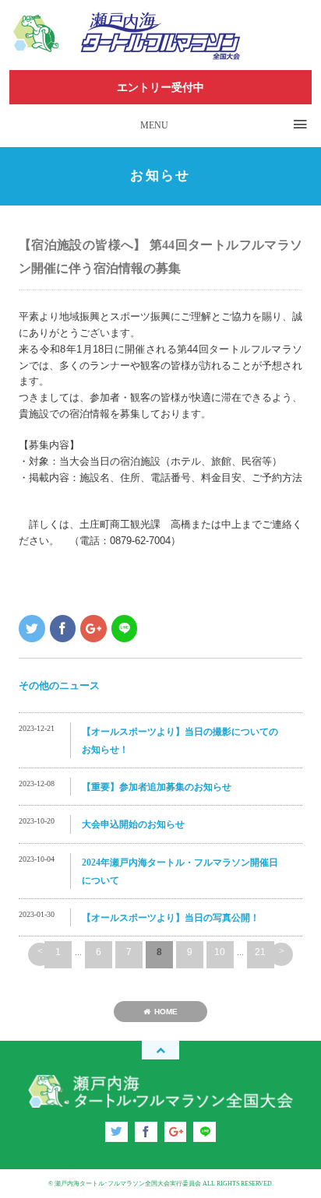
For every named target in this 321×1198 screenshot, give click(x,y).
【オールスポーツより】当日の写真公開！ (170, 917)
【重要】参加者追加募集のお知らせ (156, 787)
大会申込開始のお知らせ (133, 824)
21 (260, 952)
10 (219, 952)
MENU (154, 125)
